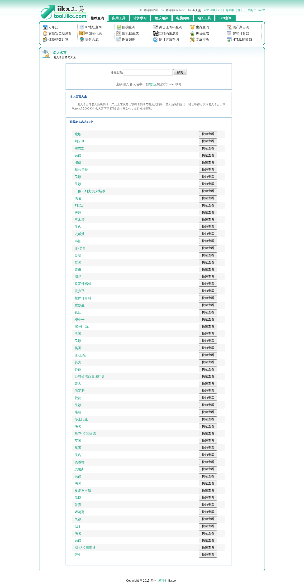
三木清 (80, 220)
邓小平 (80, 319)
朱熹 (78, 505)
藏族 (78, 134)
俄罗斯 (80, 391)
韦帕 (78, 241)
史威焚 (80, 234)
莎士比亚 (81, 419)
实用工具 (118, 18)
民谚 (78, 155)
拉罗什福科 (83, 284)
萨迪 (78, 212)
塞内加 (80, 148)
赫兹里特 (81, 170)
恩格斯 (80, 469)
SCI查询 (225, 18)
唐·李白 (80, 248)
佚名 (78, 198)
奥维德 (80, 462)
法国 (78, 334)
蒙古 (78, 384)
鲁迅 (152, 84)
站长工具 (204, 18)
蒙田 (78, 269)
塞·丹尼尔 (82, 326)
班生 (78, 555)
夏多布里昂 (83, 490)
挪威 (78, 162)
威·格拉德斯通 (85, 547)
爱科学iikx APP (175, 10)
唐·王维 (80, 355)
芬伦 (78, 369)
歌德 (78, 398)
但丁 (78, 526)
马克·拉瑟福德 (85, 433)
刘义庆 (80, 205)
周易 (78, 277)
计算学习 (140, 18)
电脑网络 (183, 18)
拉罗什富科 (83, 298)
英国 (78, 262)
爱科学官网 (150, 10)
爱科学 (162, 580)
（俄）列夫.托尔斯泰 (90, 191)
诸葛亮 (80, 512)
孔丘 (78, 312)
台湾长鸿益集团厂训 (89, 376)
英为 (78, 362)
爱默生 (80, 305)
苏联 (78, 255)
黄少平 (80, 291)
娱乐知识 (161, 18)
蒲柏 (78, 412)
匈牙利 (80, 141)
